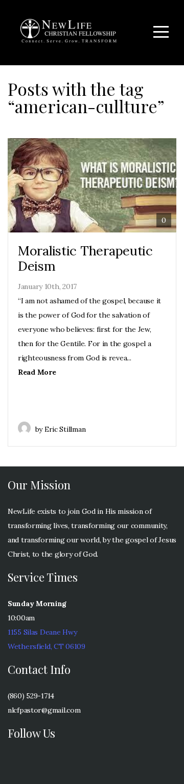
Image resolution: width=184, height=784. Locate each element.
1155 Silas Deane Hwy (42, 632)
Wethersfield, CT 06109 (46, 646)
